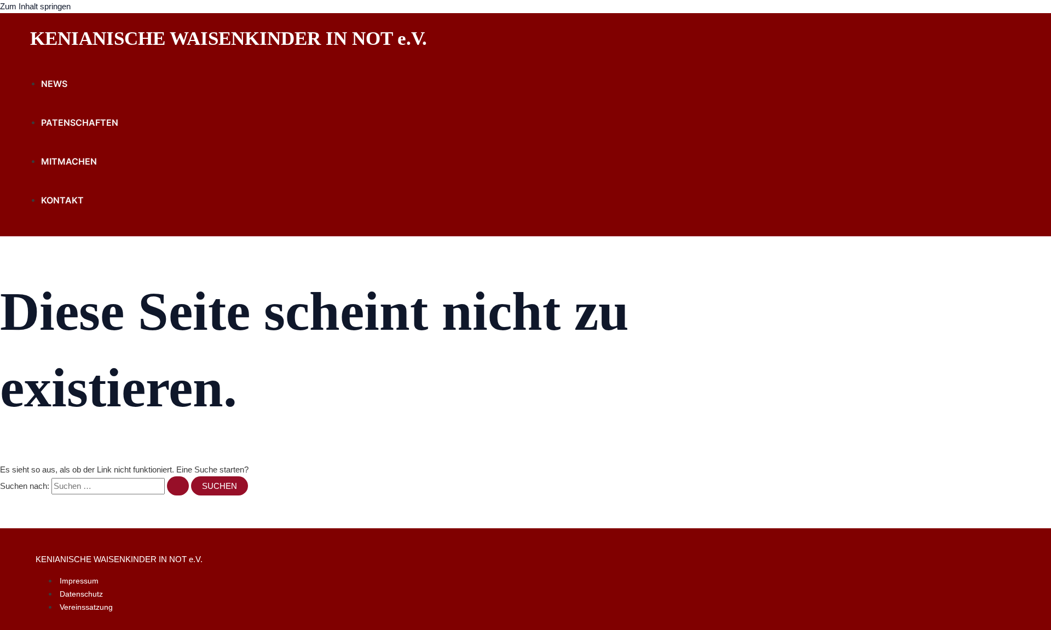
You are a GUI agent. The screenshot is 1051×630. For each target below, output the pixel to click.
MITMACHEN (69, 161)
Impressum (79, 580)
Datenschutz (81, 594)
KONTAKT (62, 200)
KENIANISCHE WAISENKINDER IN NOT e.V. (228, 38)
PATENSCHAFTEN (79, 122)
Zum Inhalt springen (35, 6)
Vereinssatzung (86, 607)
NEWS (54, 83)
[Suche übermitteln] (178, 485)
